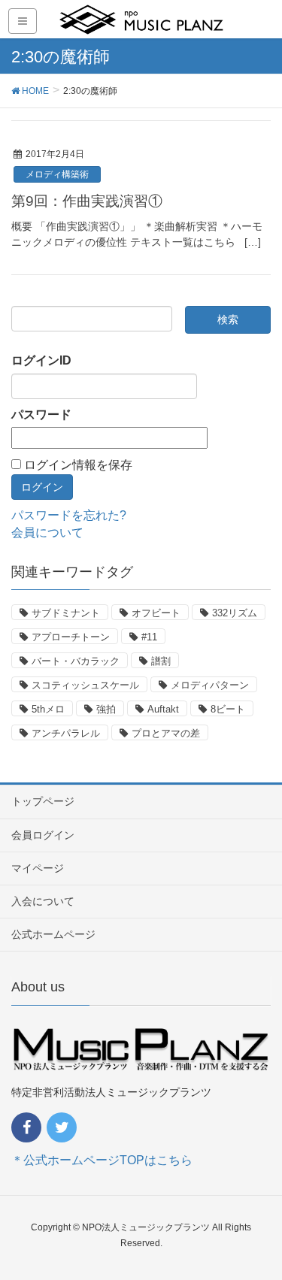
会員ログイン (42, 835)
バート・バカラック (76, 661)
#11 (149, 637)
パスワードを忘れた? (68, 515)
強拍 (106, 709)
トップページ (42, 801)
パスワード (41, 414)
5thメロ (48, 709)
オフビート (156, 613)
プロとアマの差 (166, 733)
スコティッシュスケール (85, 685)
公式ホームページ (53, 934)
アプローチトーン (71, 637)
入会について (42, 901)
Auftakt (163, 709)
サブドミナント (66, 613)
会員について (47, 532)
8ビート (228, 709)
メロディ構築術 (57, 174)
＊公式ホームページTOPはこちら (102, 1160)
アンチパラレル (66, 733)
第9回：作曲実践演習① (86, 201)
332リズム (234, 613)
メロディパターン (210, 685)
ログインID (41, 360)
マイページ (37, 868)
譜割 (161, 661)
